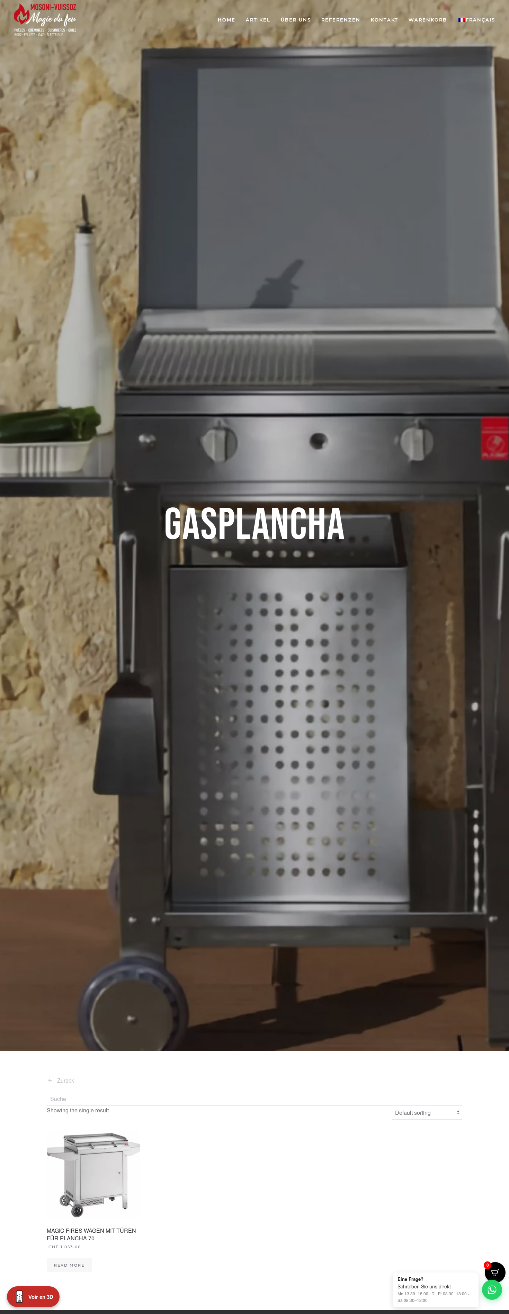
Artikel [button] (258, 19)
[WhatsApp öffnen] (492, 1290)
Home (226, 19)
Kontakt (384, 19)
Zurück (65, 1080)
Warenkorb (428, 19)
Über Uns (296, 19)
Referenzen (340, 19)
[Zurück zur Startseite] (45, 19)
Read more (69, 1265)
